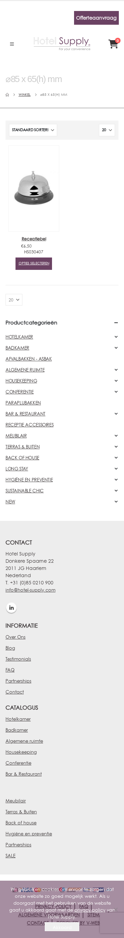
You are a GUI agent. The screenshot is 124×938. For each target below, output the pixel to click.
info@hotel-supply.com (30, 590)
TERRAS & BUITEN (23, 446)
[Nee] (115, 909)
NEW (10, 501)
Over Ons (15, 637)
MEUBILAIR (16, 435)
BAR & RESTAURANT (25, 413)
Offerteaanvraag (96, 18)
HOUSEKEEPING (21, 381)
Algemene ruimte (24, 741)
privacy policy (89, 910)
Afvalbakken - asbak (29, 359)
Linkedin (11, 608)
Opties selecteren (34, 263)
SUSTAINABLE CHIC (25, 490)
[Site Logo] (62, 44)
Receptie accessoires (29, 424)
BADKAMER (17, 348)
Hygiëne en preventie (29, 833)
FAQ (10, 670)
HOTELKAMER (19, 337)
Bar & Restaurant (24, 774)
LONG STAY (17, 468)
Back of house (21, 822)
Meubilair (16, 800)
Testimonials (18, 659)
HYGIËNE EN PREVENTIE (29, 479)
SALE (11, 855)
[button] (12, 44)
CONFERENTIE (20, 391)
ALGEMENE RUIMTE (25, 370)
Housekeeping (21, 752)
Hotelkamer (18, 719)
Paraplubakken (23, 402)
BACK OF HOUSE (22, 457)
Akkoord (62, 927)
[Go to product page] (34, 188)
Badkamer (17, 730)
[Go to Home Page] (7, 94)
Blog (10, 648)
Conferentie (18, 763)
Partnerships (18, 681)
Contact (15, 692)
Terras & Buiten (21, 811)
